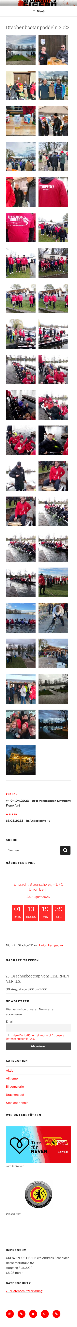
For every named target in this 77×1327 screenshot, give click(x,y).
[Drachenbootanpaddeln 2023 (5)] (21, 156)
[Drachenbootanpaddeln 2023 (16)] (21, 760)
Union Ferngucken (52, 945)
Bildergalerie (15, 1086)
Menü (40, 11)
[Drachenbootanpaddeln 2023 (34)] (21, 511)
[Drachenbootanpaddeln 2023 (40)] (21, 476)
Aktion (10, 1070)
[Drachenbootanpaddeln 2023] (53, 724)
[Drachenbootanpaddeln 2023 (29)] (53, 192)
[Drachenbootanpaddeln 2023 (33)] (53, 476)
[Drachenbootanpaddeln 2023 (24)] (21, 334)
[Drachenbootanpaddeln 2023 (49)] (53, 618)
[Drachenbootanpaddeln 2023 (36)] (53, 405)
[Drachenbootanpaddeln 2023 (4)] (21, 121)
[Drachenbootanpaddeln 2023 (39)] (21, 440)
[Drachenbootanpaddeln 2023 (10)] (53, 156)
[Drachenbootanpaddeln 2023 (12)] (21, 653)
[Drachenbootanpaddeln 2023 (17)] (21, 263)
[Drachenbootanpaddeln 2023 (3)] (53, 50)
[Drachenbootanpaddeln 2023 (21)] (53, 263)
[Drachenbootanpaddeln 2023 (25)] (21, 298)
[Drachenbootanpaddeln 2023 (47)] (53, 582)
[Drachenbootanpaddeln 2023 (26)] (53, 298)
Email (9, 1021)
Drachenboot (15, 1095)
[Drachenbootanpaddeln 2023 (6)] (21, 50)
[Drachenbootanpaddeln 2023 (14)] (21, 724)
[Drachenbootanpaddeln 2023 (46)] (21, 582)
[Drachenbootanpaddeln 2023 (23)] (53, 334)
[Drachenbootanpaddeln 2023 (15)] (53, 689)
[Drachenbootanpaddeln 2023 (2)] (21, 85)
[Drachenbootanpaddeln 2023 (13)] (53, 653)
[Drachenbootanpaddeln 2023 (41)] (53, 440)
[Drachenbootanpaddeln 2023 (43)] (21, 547)
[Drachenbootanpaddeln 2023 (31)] (53, 369)
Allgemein (13, 1078)
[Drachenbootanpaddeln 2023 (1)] (53, 85)
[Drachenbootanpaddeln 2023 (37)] (21, 369)
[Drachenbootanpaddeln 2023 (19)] (21, 227)
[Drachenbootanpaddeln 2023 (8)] (21, 192)
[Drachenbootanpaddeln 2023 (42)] (53, 511)
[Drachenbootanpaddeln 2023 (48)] (21, 618)
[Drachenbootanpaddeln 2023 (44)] (53, 547)
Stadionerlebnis (17, 1103)
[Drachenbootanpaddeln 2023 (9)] (21, 689)
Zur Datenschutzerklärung (24, 1291)
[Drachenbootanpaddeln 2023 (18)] (53, 227)
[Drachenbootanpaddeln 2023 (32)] (21, 405)
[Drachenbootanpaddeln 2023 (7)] (53, 121)
